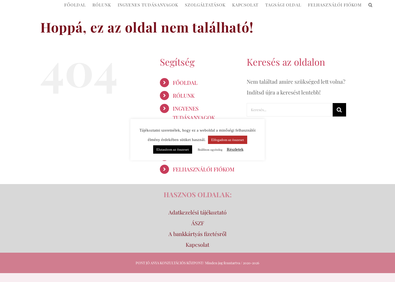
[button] (370, 4)
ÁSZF (197, 223)
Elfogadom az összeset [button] (227, 140)
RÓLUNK (184, 95)
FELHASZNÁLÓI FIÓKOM (203, 169)
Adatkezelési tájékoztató (197, 212)
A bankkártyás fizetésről (197, 233)
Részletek (235, 149)
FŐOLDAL (185, 82)
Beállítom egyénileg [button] (210, 149)
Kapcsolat (197, 244)
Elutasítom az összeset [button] (172, 149)
